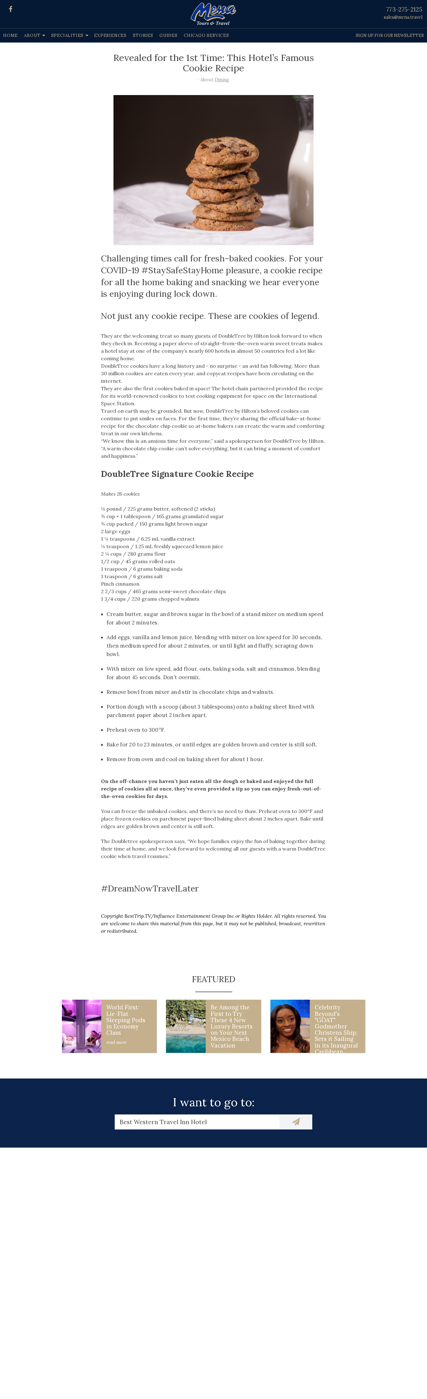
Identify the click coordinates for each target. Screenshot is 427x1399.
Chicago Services (206, 35)
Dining (222, 80)
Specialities (67, 35)
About (32, 35)
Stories (143, 35)
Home (10, 35)
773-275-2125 (404, 9)
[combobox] (197, 1121)
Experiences (110, 35)
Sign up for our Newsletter (390, 35)
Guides (168, 35)
